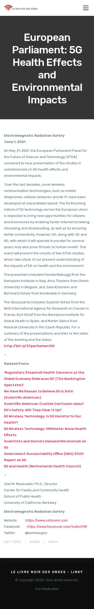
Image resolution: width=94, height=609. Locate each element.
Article (35, 542)
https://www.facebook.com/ (49, 527)
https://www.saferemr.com (46, 520)
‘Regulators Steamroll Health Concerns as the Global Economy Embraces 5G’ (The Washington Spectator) (44, 379)
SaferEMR (79, 527)
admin (53, 542)
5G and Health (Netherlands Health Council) (42, 466)
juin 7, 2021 (12, 542)
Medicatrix (50, 589)
